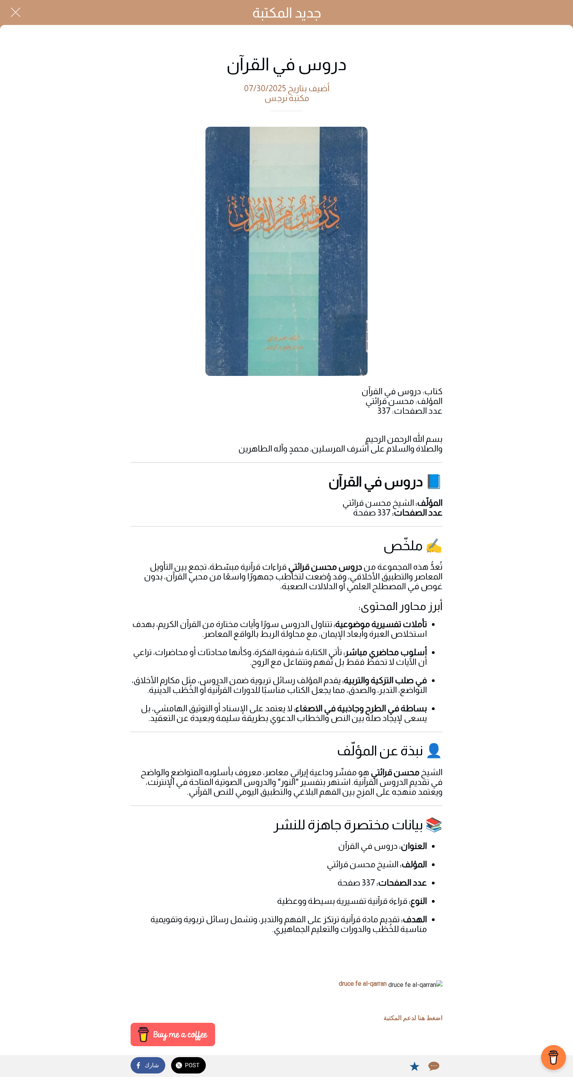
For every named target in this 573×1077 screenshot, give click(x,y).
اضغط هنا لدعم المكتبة (413, 1018)
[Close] (15, 12)
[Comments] (433, 1066)
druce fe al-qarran (363, 983)
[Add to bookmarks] (414, 1066)
